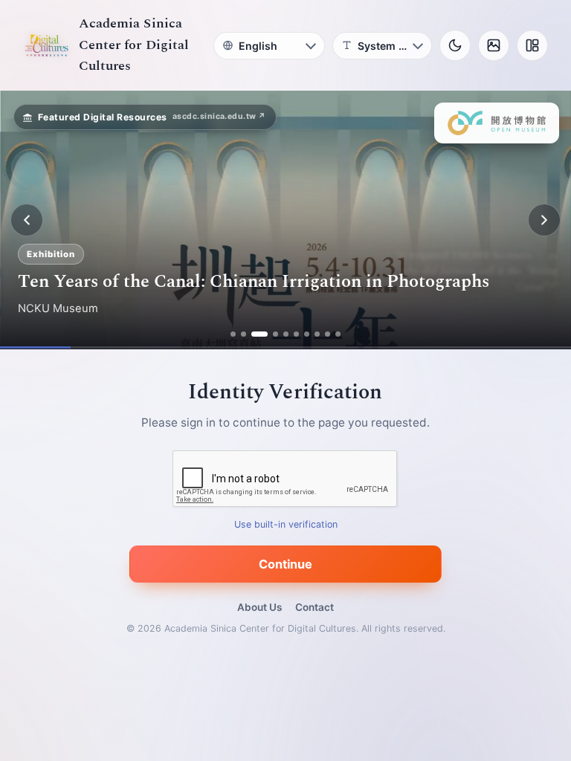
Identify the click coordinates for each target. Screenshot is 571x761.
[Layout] (532, 45)
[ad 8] (317, 334)
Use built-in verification (286, 525)
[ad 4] (275, 334)
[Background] (493, 45)
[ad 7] (306, 334)
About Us (259, 607)
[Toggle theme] (455, 45)
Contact (314, 607)
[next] (544, 220)
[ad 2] (243, 334)
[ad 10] (338, 334)
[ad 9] (327, 334)
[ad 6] (296, 334)
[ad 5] (285, 334)
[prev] (26, 220)
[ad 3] (259, 334)
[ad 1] (233, 334)
